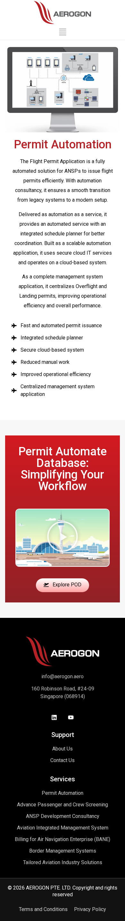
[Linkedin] (54, 717)
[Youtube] (71, 717)
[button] (62, 32)
